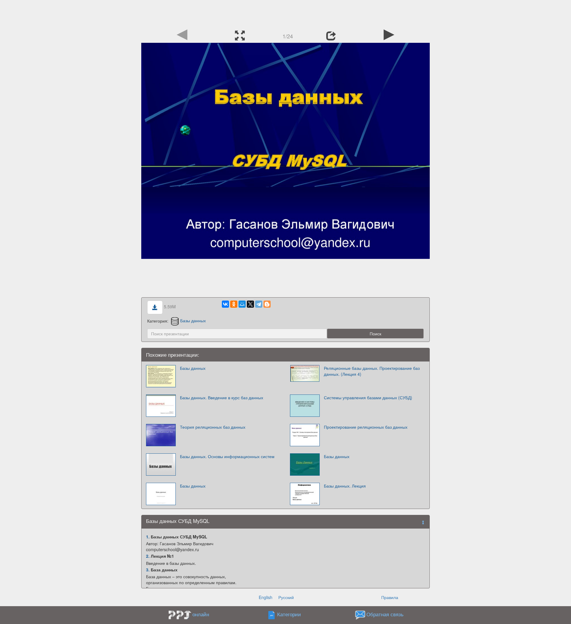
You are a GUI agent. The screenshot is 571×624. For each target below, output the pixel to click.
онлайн (200, 614)
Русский (286, 597)
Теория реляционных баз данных (212, 427)
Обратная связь (385, 614)
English (265, 597)
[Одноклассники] (233, 304)
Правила (389, 597)
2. (148, 556)
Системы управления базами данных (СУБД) (368, 397)
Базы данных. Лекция (345, 486)
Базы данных (193, 320)
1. (148, 537)
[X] (250, 304)
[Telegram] (258, 304)
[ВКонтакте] (225, 304)
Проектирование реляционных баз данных (365, 427)
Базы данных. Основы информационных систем (227, 456)
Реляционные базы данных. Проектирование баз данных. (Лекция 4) (372, 371)
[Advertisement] (285, 13)
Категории (289, 614)
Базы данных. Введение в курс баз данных (221, 397)
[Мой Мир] (242, 304)
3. (148, 570)
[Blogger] (267, 304)
